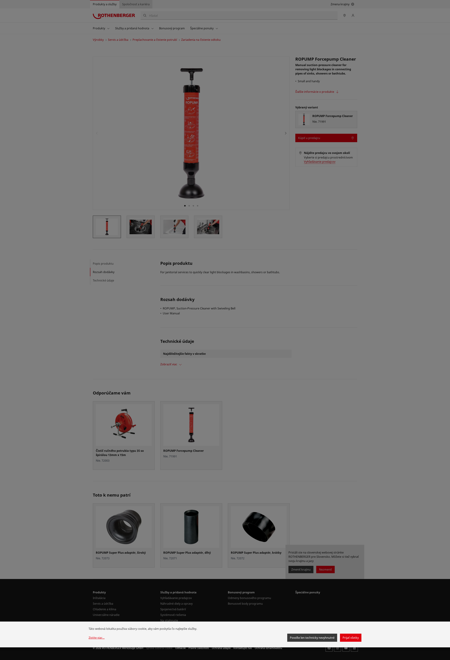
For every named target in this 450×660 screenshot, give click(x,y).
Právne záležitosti (198, 648)
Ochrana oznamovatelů (268, 648)
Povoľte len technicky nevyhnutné (312, 638)
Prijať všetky (351, 638)
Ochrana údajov (221, 648)
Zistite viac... (97, 638)
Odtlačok (180, 648)
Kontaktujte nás (242, 648)
